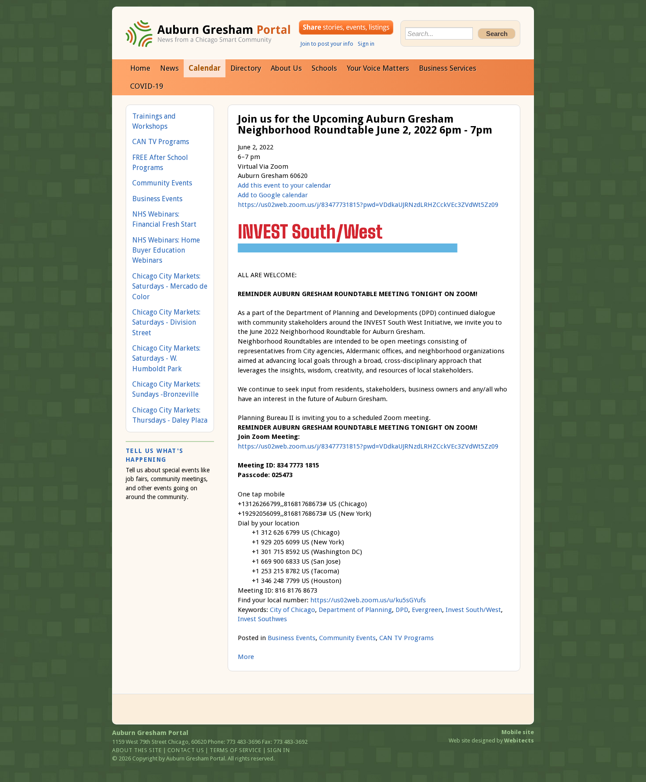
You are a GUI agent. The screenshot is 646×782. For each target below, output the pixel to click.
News (169, 68)
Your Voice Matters (378, 68)
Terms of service (235, 750)
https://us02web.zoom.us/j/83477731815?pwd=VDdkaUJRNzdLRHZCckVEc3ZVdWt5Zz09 (368, 205)
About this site (137, 750)
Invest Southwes (262, 619)
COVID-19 (146, 86)
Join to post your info (326, 43)
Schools (324, 68)
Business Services (447, 68)
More (246, 657)
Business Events (292, 638)
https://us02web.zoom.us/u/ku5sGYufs (368, 600)
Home (140, 68)
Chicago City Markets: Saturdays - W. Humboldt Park (166, 358)
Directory (245, 68)
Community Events (347, 638)
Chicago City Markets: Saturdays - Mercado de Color (169, 286)
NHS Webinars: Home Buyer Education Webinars (166, 250)
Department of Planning (355, 610)
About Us (286, 68)
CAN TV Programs (406, 638)
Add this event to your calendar (284, 185)
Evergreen (427, 610)
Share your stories (346, 27)
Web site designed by (491, 740)
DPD (402, 610)
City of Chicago (292, 610)
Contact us (185, 750)
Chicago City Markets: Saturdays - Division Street (166, 322)
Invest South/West (473, 610)
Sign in (366, 43)
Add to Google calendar (273, 195)
